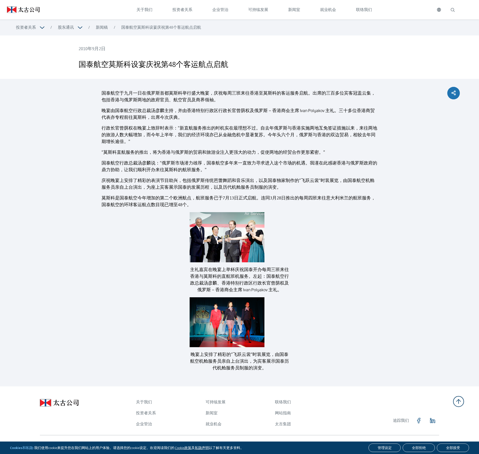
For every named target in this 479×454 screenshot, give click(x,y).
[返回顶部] (458, 401)
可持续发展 (258, 9)
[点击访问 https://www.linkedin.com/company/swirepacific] (432, 420)
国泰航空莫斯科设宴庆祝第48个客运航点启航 (161, 27)
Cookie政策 (183, 448)
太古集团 (283, 424)
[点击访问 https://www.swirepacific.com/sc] (20, 9)
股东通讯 (66, 27)
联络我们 (364, 9)
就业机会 (328, 9)
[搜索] (452, 9)
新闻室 (294, 9)
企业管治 (220, 9)
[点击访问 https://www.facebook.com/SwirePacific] (418, 420)
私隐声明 (202, 448)
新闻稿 (102, 27)
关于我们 (144, 9)
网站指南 (283, 413)
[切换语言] (439, 9)
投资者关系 (182, 9)
